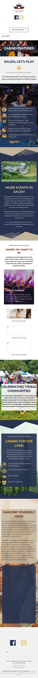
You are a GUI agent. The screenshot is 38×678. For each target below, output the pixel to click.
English (7, 36)
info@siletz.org (28, 673)
